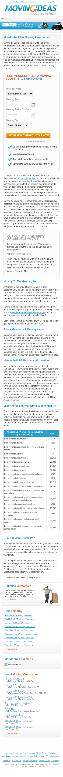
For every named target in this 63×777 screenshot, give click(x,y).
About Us (6, 761)
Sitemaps (55, 761)
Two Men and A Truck (14, 691)
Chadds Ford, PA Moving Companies (19, 619)
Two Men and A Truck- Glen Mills (18, 697)
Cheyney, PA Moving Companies (18, 623)
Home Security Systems (45, 753)
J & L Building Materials (14, 679)
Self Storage (39, 756)
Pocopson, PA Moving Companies (18, 641)
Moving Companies (14, 753)
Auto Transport (7, 756)
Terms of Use (44, 761)
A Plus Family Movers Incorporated (19, 721)
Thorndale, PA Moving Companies (19, 645)
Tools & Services (53, 756)
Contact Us (16, 761)
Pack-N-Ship (10, 709)
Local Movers (29, 753)
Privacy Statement (30, 761)
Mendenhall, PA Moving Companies (19, 638)
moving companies (26, 178)
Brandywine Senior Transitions (17, 703)
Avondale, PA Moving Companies (18, 615)
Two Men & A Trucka (13, 685)
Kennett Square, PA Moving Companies (21, 634)
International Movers (24, 756)
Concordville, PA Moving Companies (20, 627)
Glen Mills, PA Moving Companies (19, 630)
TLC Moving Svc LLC (14, 715)
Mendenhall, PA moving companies (28, 312)
